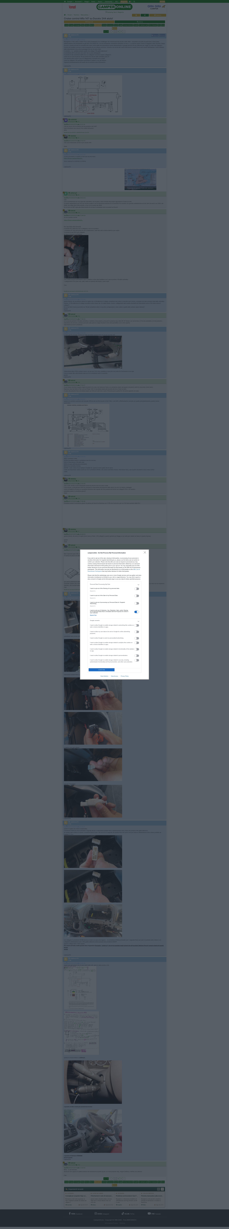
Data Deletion (104, 676)
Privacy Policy (125, 676)
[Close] (145, 553)
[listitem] (114, 585)
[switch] (136, 589)
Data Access (114, 676)
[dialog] (114, 614)
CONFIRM (101, 669)
